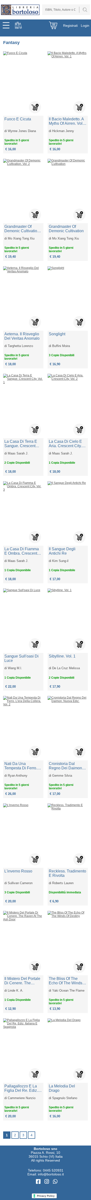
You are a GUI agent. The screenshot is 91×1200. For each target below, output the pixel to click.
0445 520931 (53, 1170)
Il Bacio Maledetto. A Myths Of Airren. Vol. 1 (66, 121)
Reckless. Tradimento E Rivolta (67, 873)
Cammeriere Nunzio (21, 1098)
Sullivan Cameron (20, 883)
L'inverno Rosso (18, 871)
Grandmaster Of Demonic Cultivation (66, 228)
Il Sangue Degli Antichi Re (62, 551)
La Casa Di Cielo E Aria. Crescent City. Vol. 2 (65, 443)
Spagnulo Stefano (64, 1098)
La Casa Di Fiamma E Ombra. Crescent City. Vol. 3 (21, 551)
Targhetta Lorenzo (20, 346)
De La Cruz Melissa (66, 668)
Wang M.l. (15, 668)
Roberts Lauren (63, 883)
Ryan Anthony (17, 775)
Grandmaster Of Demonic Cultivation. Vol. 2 (22, 228)
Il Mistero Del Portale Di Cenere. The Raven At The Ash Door (22, 981)
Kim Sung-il (60, 561)
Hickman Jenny (63, 131)
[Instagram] (47, 1182)
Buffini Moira (61, 346)
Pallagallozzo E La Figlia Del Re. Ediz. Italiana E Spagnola (21, 1088)
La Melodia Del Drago (62, 1088)
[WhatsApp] (55, 1182)
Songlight (57, 334)
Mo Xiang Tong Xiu (21, 238)
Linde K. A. (15, 990)
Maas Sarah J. (18, 453)
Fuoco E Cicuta (17, 119)
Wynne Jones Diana (22, 131)
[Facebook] (39, 1182)
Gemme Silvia (62, 775)
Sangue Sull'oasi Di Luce (21, 658)
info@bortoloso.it (51, 1174)
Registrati (70, 25)
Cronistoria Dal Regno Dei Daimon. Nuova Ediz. (66, 766)
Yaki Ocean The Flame (68, 990)
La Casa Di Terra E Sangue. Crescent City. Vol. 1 (20, 443)
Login (85, 25)
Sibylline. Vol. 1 (62, 656)
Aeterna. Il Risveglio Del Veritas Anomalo (22, 336)
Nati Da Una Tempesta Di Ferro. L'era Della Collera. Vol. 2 (21, 766)
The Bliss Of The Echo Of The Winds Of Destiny (65, 981)
